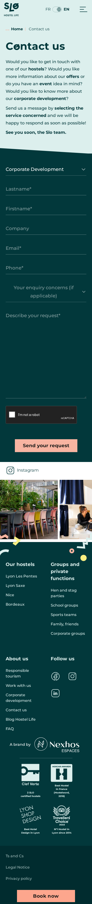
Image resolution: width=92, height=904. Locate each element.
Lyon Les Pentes (21, 576)
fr (48, 9)
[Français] (57, 9)
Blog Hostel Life (21, 719)
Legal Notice (18, 867)
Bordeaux (15, 604)
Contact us (16, 710)
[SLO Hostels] (11, 9)
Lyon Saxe (15, 585)
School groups (64, 605)
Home (17, 29)
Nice (10, 595)
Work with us (18, 685)
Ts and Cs (15, 856)
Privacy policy (19, 878)
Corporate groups (68, 633)
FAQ (10, 729)
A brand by (20, 744)
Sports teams (63, 614)
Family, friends (65, 624)
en (66, 9)
